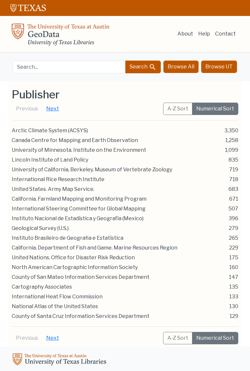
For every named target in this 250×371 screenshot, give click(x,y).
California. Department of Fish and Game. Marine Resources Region (94, 248)
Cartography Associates (42, 287)
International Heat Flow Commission (57, 296)
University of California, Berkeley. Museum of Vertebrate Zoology (92, 169)
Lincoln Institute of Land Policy (50, 160)
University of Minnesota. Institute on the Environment (79, 150)
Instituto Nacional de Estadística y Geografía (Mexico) (78, 218)
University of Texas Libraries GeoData (60, 36)
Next (52, 109)
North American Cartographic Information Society (75, 267)
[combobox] (69, 67)
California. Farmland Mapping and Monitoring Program (79, 199)
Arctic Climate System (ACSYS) (50, 130)
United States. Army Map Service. (53, 189)
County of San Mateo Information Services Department (80, 277)
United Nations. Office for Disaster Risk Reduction (73, 257)
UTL (60, 360)
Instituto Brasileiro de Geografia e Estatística (67, 238)
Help (204, 34)
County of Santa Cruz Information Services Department (80, 316)
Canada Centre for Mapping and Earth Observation (75, 140)
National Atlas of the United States (55, 306)
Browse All (181, 67)
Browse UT (219, 67)
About (185, 34)
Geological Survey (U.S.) (40, 228)
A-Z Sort (177, 109)
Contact (225, 34)
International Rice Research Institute (58, 179)
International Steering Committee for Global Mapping (79, 209)
